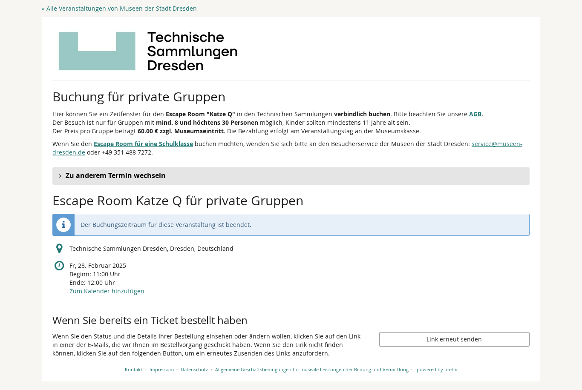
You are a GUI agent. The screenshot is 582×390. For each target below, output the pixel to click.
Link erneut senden (454, 339)
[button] (291, 176)
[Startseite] (148, 51)
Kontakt (133, 369)
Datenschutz (194, 369)
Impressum (162, 369)
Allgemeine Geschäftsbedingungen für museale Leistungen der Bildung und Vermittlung (312, 369)
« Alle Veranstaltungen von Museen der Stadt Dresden (119, 8)
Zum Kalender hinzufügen (106, 291)
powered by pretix (437, 369)
